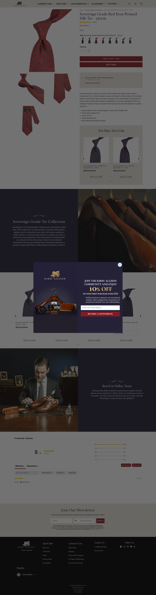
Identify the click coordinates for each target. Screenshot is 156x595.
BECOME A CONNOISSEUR (100, 314)
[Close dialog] (120, 265)
